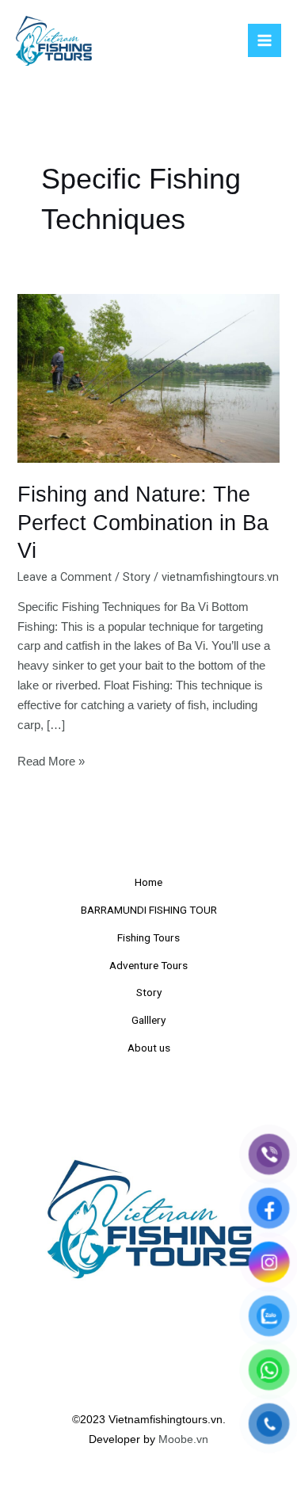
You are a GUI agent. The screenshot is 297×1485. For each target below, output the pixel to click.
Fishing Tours (148, 937)
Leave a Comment (64, 577)
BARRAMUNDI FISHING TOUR (149, 909)
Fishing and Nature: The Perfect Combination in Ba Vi (142, 522)
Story (136, 577)
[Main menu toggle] (264, 40)
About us (149, 1047)
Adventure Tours (148, 965)
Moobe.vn (183, 1439)
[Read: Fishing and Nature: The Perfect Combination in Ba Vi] (148, 378)
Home (148, 882)
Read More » (51, 760)
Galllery (148, 1020)
